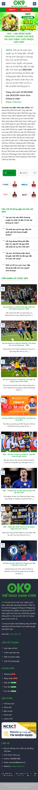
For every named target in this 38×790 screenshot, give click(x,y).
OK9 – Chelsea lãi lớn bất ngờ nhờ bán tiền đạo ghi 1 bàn (19, 491)
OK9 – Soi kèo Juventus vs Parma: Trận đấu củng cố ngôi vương (19, 455)
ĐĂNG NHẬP (26, 10)
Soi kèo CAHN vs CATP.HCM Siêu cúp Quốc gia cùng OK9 (19, 419)
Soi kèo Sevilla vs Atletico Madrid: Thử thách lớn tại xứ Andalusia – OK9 (19, 344)
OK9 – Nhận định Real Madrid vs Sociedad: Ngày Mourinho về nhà (19, 528)
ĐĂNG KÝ (12, 10)
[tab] (9, 173)
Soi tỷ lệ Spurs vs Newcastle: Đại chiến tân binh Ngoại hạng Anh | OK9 (19, 308)
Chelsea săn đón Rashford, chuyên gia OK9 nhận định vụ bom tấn (19, 564)
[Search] (34, 4)
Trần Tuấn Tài (14, 634)
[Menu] (3, 4)
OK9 (3, 602)
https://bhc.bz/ (17, 766)
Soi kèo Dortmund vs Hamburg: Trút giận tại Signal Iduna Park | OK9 (19, 380)
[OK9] (19, 3)
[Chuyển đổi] (3, 217)
